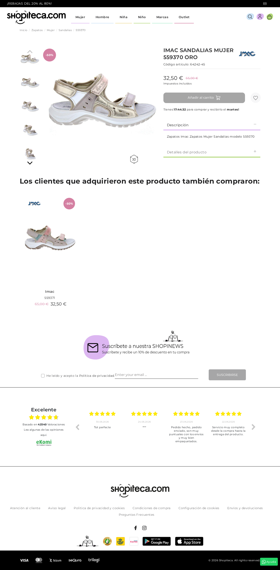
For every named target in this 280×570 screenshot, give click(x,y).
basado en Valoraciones (44, 424)
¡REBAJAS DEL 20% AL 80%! (29, 3)
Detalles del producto (186, 152)
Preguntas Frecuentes (136, 515)
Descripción (178, 125)
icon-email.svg (265, 3)
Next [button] (254, 427)
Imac (49, 291)
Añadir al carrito (201, 97)
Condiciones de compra (151, 508)
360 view (134, 159)
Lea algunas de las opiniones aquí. (43, 432)
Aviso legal (57, 508)
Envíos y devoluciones (245, 508)
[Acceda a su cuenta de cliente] (260, 17)
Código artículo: (176, 64)
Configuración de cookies (198, 508)
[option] (102, 426)
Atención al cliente (25, 508)
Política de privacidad (96, 376)
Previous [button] (77, 427)
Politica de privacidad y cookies (99, 508)
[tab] (211, 124)
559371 (49, 298)
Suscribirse (227, 375)
